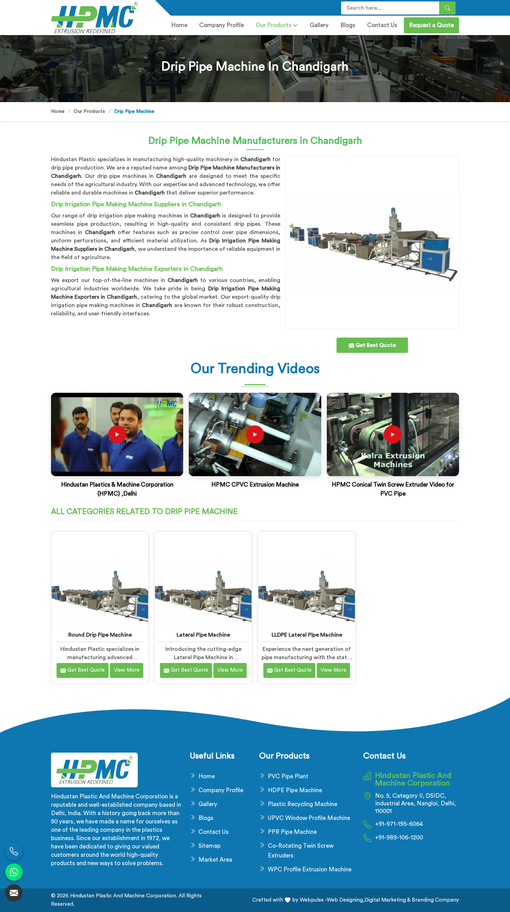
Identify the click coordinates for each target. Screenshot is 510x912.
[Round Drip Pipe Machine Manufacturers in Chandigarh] (99, 580)
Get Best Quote (85, 670)
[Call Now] (14, 851)
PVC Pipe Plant (288, 776)
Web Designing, (346, 900)
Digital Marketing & (387, 900)
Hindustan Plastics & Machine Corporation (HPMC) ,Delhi (117, 489)
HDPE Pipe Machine (295, 790)
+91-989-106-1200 (399, 837)
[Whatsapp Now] (14, 872)
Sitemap (209, 846)
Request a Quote (431, 25)
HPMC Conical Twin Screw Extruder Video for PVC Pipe (393, 489)
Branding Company (434, 900)
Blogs (347, 25)
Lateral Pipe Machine (203, 635)
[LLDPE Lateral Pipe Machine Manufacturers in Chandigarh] (306, 580)
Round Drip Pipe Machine (100, 635)
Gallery (319, 25)
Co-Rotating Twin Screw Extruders (300, 851)
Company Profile (220, 790)
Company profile (221, 25)
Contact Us (382, 25)
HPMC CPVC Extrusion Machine (255, 485)
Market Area (215, 860)
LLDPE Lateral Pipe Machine (307, 635)
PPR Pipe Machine (292, 832)
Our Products (273, 25)
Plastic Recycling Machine (302, 804)
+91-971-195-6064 (399, 824)
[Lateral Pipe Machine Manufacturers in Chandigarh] (203, 580)
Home (179, 25)
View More (126, 670)
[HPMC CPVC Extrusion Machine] (255, 434)
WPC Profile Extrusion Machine (309, 869)
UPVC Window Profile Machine (309, 818)
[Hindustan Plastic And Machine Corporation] (99, 17)
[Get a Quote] (14, 893)
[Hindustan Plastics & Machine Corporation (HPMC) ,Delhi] (117, 434)
